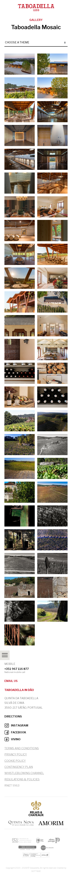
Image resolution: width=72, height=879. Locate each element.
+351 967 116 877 (16, 668)
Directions (13, 716)
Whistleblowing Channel (24, 773)
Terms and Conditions (21, 748)
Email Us (11, 681)
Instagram (19, 725)
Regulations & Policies (22, 779)
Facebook (18, 732)
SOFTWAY (36, 871)
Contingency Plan (18, 767)
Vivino (15, 739)
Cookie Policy (15, 761)
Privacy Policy (15, 754)
